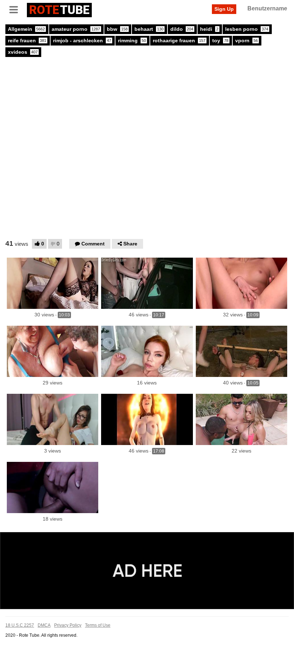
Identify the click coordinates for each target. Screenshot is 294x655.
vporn (246, 40)
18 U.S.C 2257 (19, 625)
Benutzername (267, 8)
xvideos (23, 52)
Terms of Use (97, 625)
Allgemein (26, 29)
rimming (132, 40)
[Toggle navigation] (16, 9)
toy (220, 40)
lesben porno (246, 29)
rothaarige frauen (179, 40)
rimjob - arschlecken (82, 40)
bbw (117, 29)
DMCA (44, 625)
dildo (181, 29)
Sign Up (224, 9)
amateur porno (76, 29)
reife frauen (27, 40)
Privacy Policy (67, 625)
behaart (148, 29)
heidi (209, 29)
